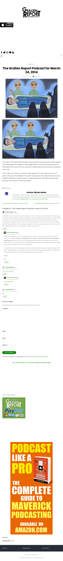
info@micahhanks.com (25, 199)
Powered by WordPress (25, 557)
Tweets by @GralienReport (9, 395)
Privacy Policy (45, 548)
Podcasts (31, 64)
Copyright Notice (26, 548)
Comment (5, 308)
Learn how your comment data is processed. (36, 357)
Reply (5, 229)
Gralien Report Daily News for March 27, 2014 (47, 203)
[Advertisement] (31, 39)
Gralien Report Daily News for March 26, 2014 (16, 203)
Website (4, 345)
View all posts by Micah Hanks (40, 199)
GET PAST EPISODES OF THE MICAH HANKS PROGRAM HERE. (31, 363)
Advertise (4, 548)
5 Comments (7, 188)
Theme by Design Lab (38, 557)
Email (4, 338)
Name (3, 331)
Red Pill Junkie (11, 232)
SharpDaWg (9, 267)
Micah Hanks (38, 76)
